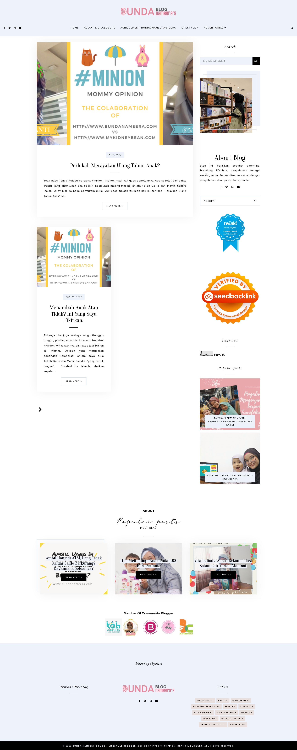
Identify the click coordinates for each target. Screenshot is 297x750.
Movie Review (203, 713)
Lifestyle (189, 27)
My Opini (246, 713)
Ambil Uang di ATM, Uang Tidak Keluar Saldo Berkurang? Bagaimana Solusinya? (74, 563)
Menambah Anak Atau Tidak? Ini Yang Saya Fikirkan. (74, 313)
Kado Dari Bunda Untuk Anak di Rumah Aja (230, 477)
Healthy (229, 707)
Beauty (223, 701)
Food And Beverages (206, 707)
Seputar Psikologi (213, 725)
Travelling (237, 725)
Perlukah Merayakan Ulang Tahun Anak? (115, 165)
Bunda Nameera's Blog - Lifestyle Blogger (104, 746)
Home (75, 27)
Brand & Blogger (190, 746)
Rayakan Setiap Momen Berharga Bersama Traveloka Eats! (230, 421)
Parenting (210, 719)
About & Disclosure (99, 27)
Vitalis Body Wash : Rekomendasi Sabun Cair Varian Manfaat (223, 563)
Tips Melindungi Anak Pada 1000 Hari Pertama (148, 563)
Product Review (232, 719)
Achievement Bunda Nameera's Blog (148, 27)
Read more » (115, 206)
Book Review (240, 701)
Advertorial (214, 27)
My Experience (226, 713)
